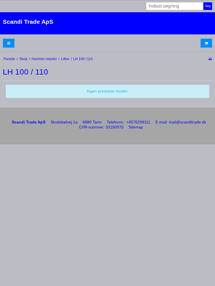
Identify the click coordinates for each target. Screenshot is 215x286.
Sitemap (135, 127)
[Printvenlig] (210, 59)
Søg (208, 6)
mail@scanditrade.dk (187, 122)
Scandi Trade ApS (28, 21)
